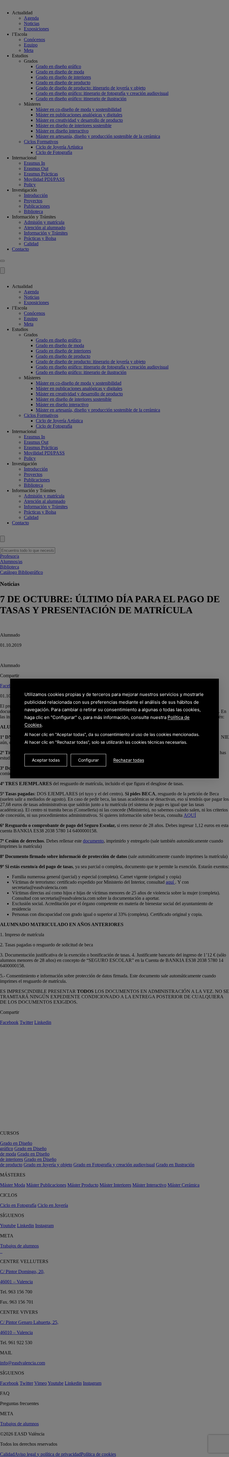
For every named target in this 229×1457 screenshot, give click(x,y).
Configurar (88, 760)
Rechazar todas (128, 760)
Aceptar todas (46, 760)
